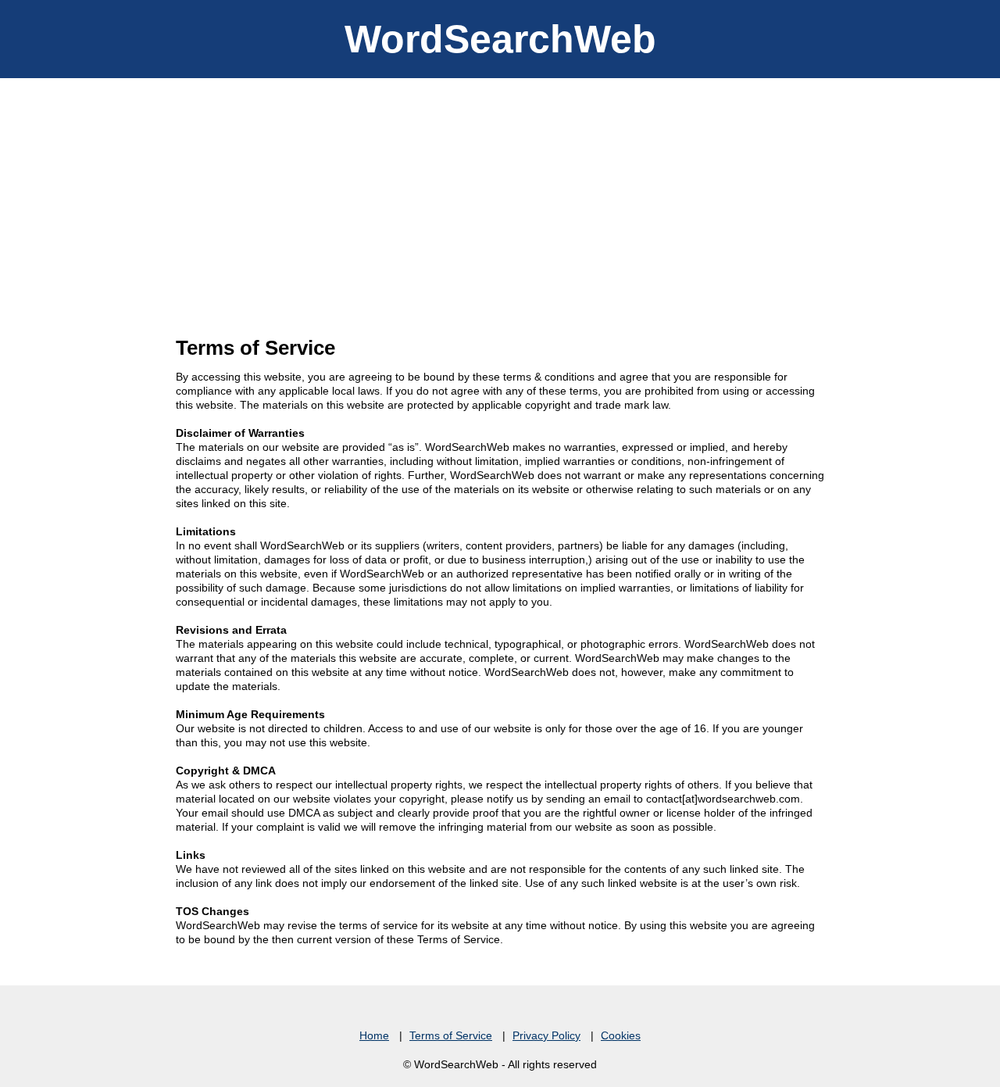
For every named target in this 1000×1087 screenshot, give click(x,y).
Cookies (621, 1035)
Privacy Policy (546, 1035)
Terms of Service (450, 1035)
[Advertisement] (500, 195)
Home (374, 1035)
